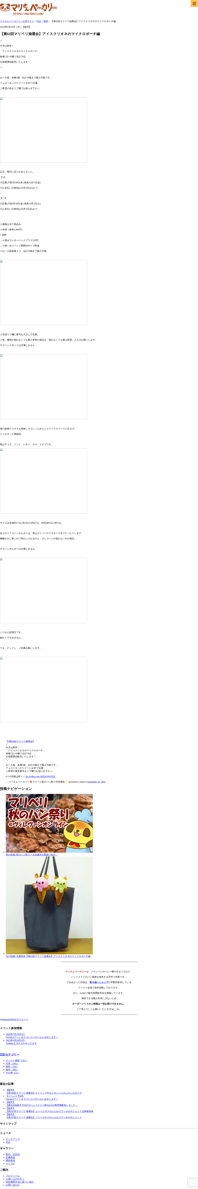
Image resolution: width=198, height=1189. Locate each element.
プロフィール (13, 1176)
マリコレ (10, 1163)
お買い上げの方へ (15, 1179)
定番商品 (10, 1157)
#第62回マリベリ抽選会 (20, 741)
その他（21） (13, 1072)
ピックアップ (13, 1139)
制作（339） (12, 1066)
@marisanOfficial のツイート (14, 1019)
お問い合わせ (13, 1185)
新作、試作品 (13, 1154)
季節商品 (10, 1160)
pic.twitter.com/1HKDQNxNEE (40, 776)
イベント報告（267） (17, 1060)
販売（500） (12, 1069)
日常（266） (12, 1063)
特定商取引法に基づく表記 (20, 1182)
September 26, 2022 (96, 782)
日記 (8, 1142)
